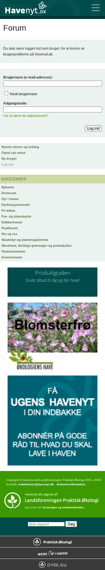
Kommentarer (11, 257)
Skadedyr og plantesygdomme (24, 239)
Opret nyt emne (13, 152)
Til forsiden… (29, 8)
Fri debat (8, 210)
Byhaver (7, 187)
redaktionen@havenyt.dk (36, 484)
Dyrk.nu (52, 564)
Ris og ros (9, 234)
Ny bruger (9, 158)
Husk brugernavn (23, 94)
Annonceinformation (71, 484)
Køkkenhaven (11, 222)
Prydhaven (9, 228)
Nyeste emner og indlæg (20, 147)
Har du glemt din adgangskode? (25, 115)
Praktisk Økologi (52, 541)
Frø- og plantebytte (16, 216)
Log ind (7, 164)
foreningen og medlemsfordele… (64, 507)
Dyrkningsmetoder (15, 204)
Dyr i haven (10, 199)
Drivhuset (8, 193)
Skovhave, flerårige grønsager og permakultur (36, 245)
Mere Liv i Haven (52, 553)
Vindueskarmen (13, 251)
